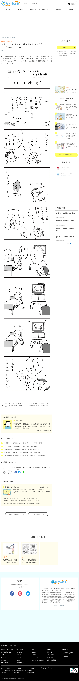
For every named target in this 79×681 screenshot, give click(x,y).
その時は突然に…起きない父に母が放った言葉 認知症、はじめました (22, 503)
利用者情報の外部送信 (20, 670)
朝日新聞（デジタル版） (7, 649)
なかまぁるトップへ (39, 514)
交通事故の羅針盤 (51, 660)
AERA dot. (19, 657)
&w (5, 652)
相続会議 (49, 652)
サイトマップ (17, 668)
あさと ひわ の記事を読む (43, 430)
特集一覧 (71, 9)
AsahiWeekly (65, 656)
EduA (2, 655)
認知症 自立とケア (70, 87)
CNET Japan (20, 649)
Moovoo (3, 657)
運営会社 (3, 673)
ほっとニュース (46, 9)
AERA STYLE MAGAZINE (38, 660)
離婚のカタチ (4, 663)
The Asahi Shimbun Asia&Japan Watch (67, 653)
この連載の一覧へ (44, 487)
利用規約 (29, 670)
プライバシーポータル (46, 668)
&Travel (9, 652)
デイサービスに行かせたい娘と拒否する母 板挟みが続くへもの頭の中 (21, 446)
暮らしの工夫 (33, 9)
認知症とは (66, 47)
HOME (8, 9)
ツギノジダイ (50, 655)
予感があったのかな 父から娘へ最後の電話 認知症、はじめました (21, 500)
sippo (33, 649)
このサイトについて (59, 605)
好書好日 (34, 655)
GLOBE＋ (34, 652)
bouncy (19, 660)
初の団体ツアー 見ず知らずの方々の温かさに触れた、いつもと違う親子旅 (22, 443)
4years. (49, 649)
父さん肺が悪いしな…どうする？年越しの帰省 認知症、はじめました (38, 404)
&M (2, 652)
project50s (5, 556)
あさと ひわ (19, 421)
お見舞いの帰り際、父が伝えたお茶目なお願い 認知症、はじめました (21, 449)
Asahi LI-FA (50, 657)
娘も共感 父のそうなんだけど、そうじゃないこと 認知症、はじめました (14, 405)
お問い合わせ (30, 673)
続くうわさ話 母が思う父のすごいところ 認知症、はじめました (21, 498)
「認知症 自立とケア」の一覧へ (16, 514)
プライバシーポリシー (7, 670)
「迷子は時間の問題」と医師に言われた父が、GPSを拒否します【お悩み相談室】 (24, 455)
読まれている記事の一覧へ (66, 155)
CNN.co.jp (19, 652)
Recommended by (66, 243)
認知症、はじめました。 (7, 41)
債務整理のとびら (21, 663)
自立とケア (20, 9)
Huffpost (19, 655)
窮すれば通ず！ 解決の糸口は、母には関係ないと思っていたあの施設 (21, 452)
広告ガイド (17, 673)
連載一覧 (58, 9)
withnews (3, 660)
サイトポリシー (31, 668)
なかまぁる (35, 657)
